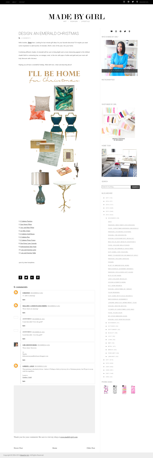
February (112, 353)
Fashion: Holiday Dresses (118, 258)
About (14, 2)
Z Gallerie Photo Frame (27, 240)
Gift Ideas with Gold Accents (120, 296)
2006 (107, 377)
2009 (107, 366)
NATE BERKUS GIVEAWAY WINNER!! (120, 269)
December (112, 218)
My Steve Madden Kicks (117, 316)
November (112, 323)
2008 (107, 370)
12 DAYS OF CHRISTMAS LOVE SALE (121, 309)
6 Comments (26, 38)
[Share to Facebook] (21, 277)
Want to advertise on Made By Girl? (123, 255)
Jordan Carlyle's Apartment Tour (122, 302)
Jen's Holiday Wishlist (117, 279)
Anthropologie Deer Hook (28, 247)
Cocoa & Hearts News (117, 282)
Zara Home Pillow (26, 224)
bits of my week (114, 275)
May (109, 343)
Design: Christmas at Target (120, 289)
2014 (107, 208)
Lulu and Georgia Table (28, 253)
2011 (107, 360)
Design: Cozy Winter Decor (119, 319)
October (111, 326)
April (110, 346)
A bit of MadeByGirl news (118, 265)
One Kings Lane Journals (28, 243)
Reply (24, 299)
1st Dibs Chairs (25, 231)
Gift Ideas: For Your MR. (118, 252)
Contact (22, 2)
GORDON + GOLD (28, 366)
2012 (107, 215)
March (110, 350)
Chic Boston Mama (30, 345)
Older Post (91, 448)
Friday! (111, 262)
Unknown (26, 293)
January (111, 356)
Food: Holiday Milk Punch (118, 245)
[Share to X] (26, 277)
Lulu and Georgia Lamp (28, 250)
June (110, 339)
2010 (107, 363)
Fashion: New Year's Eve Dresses (121, 225)
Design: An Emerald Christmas (120, 248)
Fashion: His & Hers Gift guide (120, 272)
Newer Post (18, 448)
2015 (107, 204)
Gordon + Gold (27, 377)
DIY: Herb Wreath (115, 285)
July (110, 336)
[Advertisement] (118, 411)
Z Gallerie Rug (25, 237)
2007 (107, 373)
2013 (107, 211)
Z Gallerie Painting (26, 221)
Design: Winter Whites (117, 306)
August (111, 333)
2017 (107, 198)
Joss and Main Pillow (27, 227)
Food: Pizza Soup (115, 312)
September (112, 329)
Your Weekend (114, 292)
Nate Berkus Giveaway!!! (118, 299)
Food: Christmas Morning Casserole (123, 228)
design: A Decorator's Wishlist (121, 238)
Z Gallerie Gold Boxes (27, 234)
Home (8, 2)
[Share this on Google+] (32, 277)
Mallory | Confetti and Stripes (35, 306)
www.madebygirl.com (69, 437)
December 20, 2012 (37, 293)
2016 (107, 201)
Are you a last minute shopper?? (122, 242)
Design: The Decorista (117, 235)
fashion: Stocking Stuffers (119, 231)
